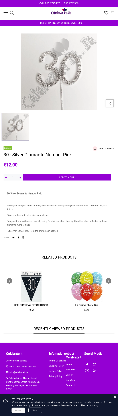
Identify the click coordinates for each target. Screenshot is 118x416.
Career (69, 375)
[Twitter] (13, 238)
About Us (70, 369)
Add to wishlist (106, 148)
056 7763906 (71, 3)
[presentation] (9, 281)
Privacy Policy (55, 376)
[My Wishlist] (106, 14)
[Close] (114, 396)
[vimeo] (23, 238)
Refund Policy (55, 371)
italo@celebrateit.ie (18, 372)
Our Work (70, 380)
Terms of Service (57, 360)
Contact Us (71, 385)
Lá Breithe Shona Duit (86, 305)
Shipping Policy (56, 366)
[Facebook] (18, 238)
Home (69, 364)
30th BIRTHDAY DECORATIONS (31, 305)
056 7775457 (53, 3)
